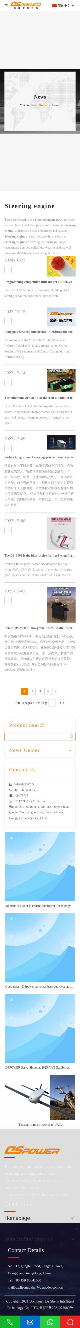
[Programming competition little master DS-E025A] (8, 269)
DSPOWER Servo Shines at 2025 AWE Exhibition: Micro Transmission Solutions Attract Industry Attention (40, 1067)
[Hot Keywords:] (71, 736)
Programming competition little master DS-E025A (38, 282)
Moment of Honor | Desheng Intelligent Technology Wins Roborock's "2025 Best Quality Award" (40, 905)
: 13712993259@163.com (27, 801)
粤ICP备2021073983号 (56, 1308)
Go (62, 703)
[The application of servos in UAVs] (40, 1097)
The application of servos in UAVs (40, 1124)
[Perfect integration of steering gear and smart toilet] (8, 448)
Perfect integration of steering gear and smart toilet (39, 457)
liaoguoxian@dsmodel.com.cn (41, 1287)
